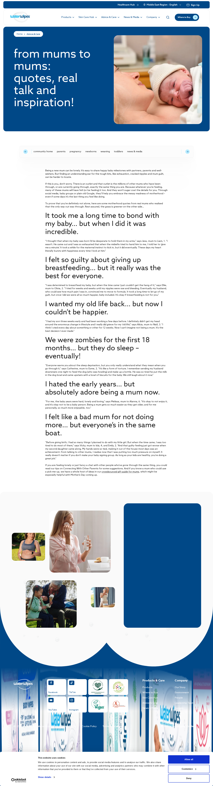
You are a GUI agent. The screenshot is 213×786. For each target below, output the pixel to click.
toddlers (118, 151)
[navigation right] (187, 151)
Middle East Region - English (162, 5)
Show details (44, 777)
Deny (188, 778)
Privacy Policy (68, 726)
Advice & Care (33, 34)
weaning (105, 151)
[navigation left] (25, 151)
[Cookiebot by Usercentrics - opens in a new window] (18, 780)
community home (43, 151)
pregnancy (75, 151)
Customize (187, 769)
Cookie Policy (89, 726)
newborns (91, 151)
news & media (134, 151)
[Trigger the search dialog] (167, 17)
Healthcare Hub (126, 5)
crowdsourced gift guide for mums (120, 471)
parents (61, 151)
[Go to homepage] (20, 17)
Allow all (188, 759)
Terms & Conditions (113, 726)
